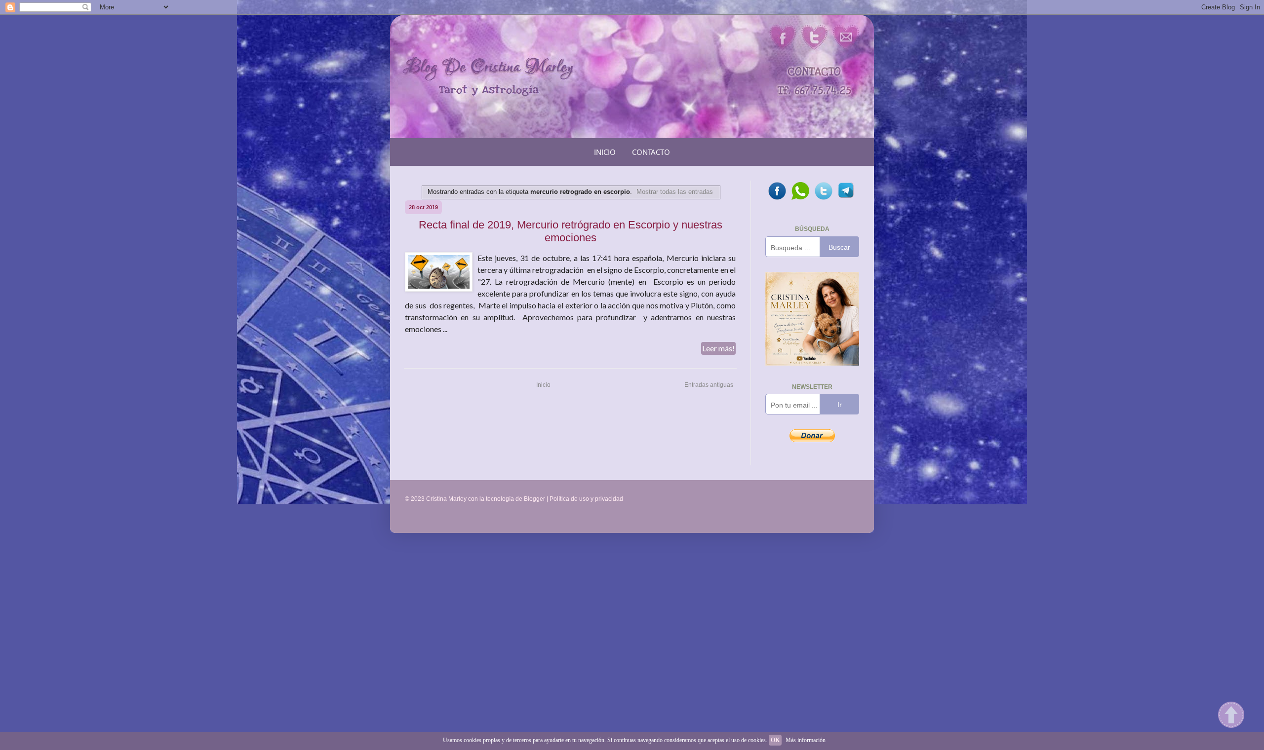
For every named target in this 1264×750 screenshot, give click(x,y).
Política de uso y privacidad (586, 498)
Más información (806, 740)
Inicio (543, 384)
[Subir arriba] (1231, 716)
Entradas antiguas (708, 384)
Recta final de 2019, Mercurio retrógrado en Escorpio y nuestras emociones (570, 231)
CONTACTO (651, 152)
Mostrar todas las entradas (674, 191)
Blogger (534, 498)
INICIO (605, 152)
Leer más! (718, 348)
